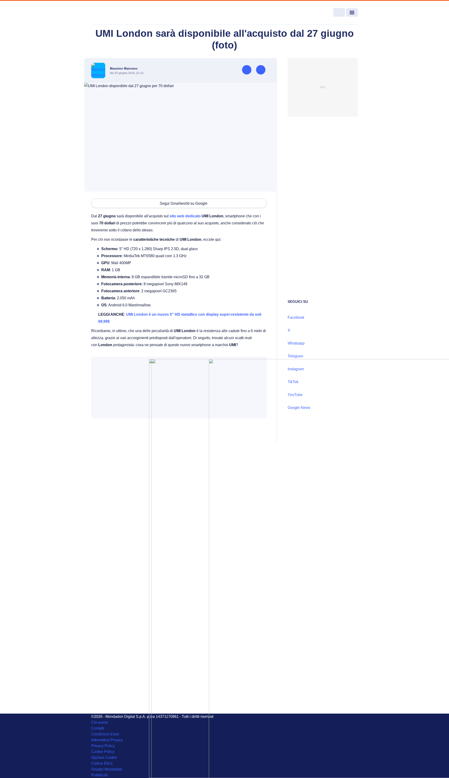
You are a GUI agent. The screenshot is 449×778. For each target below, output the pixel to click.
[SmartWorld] (118, 12)
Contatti (97, 728)
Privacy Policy (103, 746)
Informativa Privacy (107, 740)
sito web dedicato (185, 216)
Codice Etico (101, 763)
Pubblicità (99, 775)
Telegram (295, 356)
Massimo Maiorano (124, 68)
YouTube (295, 395)
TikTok (293, 382)
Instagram (296, 369)
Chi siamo (99, 722)
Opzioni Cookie (104, 757)
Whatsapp (296, 343)
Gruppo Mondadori (106, 769)
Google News (299, 408)
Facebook (296, 317)
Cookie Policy (102, 752)
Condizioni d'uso (105, 734)
